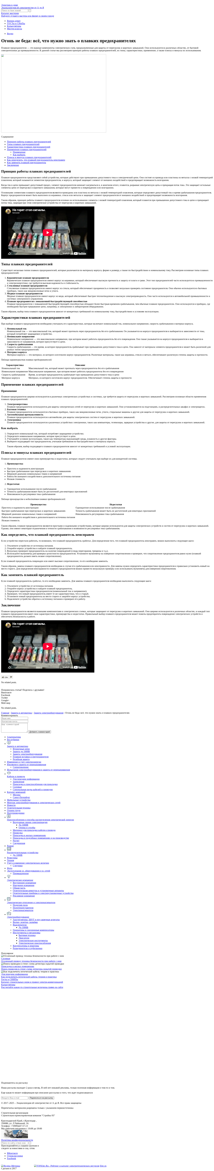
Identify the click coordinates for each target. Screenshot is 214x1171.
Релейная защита (21, 759)
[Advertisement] (23, 1034)
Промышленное (21, 873)
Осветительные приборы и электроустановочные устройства (43, 893)
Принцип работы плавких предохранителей (29, 141)
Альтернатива (14, 737)
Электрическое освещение (20, 880)
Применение (19, 152)
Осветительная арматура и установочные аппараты (38, 890)
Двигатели (24, 938)
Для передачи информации (26, 779)
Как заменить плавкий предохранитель (26, 162)
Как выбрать (19, 154)
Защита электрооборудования (27, 754)
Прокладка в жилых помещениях (29, 835)
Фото (9, 868)
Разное (10, 846)
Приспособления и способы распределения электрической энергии (40, 819)
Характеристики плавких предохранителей (28, 147)
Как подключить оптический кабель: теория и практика (29, 977)
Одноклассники (15, 1156)
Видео (10, 33)
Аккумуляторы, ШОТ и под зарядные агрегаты (36, 919)
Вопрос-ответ (14, 21)
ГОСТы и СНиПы (16, 23)
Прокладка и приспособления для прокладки (35, 784)
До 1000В (23, 825)
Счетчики (18, 865)
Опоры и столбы (27, 827)
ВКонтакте (12, 1153)
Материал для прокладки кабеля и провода (34, 830)
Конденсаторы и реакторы (26, 945)
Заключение (13, 165)
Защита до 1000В (21, 751)
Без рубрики (13, 739)
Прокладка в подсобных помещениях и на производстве (41, 838)
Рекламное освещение (24, 896)
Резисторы (12, 858)
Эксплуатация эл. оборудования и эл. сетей (28, 871)
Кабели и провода (16, 776)
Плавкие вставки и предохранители (31, 756)
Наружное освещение (23, 885)
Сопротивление (21, 767)
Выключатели (20, 925)
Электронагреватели (23, 910)
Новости (11, 805)
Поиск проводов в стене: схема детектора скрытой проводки (31, 969)
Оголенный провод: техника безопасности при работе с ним (31, 961)
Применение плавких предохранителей (26, 149)
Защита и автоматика (17, 746)
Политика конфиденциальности (17, 1140)
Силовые (17, 787)
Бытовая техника (27, 935)
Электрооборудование (18, 917)
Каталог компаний (16, 792)
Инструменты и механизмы (26, 932)
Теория (10, 860)
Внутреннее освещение (24, 882)
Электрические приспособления (35, 943)
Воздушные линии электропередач (30, 822)
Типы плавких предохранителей (23, 144)
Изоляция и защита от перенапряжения (26, 764)
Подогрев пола (20, 905)
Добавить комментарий (39, 732)
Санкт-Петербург (21, 797)
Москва (16, 794)
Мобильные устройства (18, 800)
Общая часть (19, 888)
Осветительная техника (18, 808)
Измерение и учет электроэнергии (24, 762)
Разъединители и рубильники (27, 948)
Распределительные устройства (22, 852)
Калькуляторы (14, 26)
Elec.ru (103, 1166)
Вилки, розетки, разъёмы (25, 922)
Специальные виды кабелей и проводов (33, 789)
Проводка (18, 833)
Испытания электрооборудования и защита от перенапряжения (38, 770)
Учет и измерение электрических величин (28, 863)
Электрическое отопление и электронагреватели (31, 902)
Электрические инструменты (33, 940)
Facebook (11, 1158)
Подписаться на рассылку (41, 1098)
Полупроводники (15, 813)
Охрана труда (13, 810)
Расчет (16, 840)
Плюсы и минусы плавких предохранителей (29, 157)
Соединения (19, 843)
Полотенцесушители (23, 907)
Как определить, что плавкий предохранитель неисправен (36, 160)
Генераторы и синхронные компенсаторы (33, 930)
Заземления (18, 781)
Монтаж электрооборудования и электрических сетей (33, 802)
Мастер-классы (14, 28)
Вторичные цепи (21, 749)
